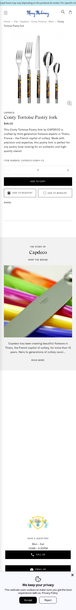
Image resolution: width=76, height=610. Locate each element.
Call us (40, 554)
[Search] (63, 12)
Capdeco (9, 112)
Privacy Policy (50, 593)
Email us (40, 569)
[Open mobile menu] (5, 12)
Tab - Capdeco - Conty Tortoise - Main (34, 21)
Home (7, 21)
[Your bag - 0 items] (70, 12)
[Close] (72, 575)
